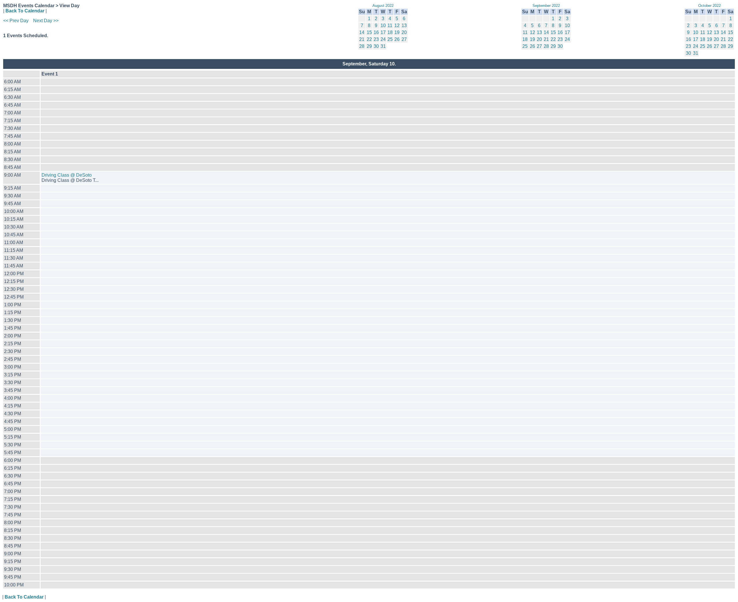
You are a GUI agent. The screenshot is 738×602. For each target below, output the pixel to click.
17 (383, 32)
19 (397, 32)
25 (390, 39)
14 (361, 32)
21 (361, 39)
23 (376, 39)
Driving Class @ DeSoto (67, 175)
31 (383, 46)
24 (383, 39)
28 (361, 46)
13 (404, 25)
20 (404, 32)
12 (397, 25)
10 (383, 25)
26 (397, 39)
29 (369, 46)
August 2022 (383, 5)
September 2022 (546, 5)
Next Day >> (46, 20)
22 (369, 39)
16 (376, 32)
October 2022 (709, 5)
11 (389, 25)
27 (404, 39)
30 (376, 46)
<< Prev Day (16, 20)
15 (369, 32)
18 (390, 32)
